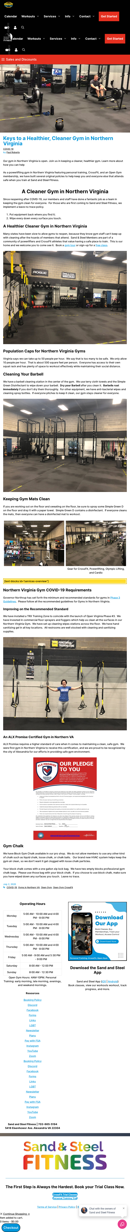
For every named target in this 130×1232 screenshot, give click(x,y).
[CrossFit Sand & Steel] (7, 5)
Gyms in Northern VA (29, 887)
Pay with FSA (32, 1040)
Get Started (109, 16)
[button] (22, 27)
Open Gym (46, 887)
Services (50, 16)
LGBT (32, 1025)
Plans (32, 1035)
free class (101, 245)
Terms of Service (47, 1206)
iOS (104, 981)
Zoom (32, 1056)
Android (113, 981)
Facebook (33, 1010)
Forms (32, 1015)
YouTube (32, 1050)
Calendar (10, 16)
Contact (85, 16)
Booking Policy (33, 999)
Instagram (32, 1045)
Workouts (28, 16)
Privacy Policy (67, 1206)
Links (32, 1020)
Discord (32, 1005)
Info (67, 16)
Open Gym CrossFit (63, 887)
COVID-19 (8, 149)
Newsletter (32, 1030)
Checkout (10, 1228)
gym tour (70, 245)
